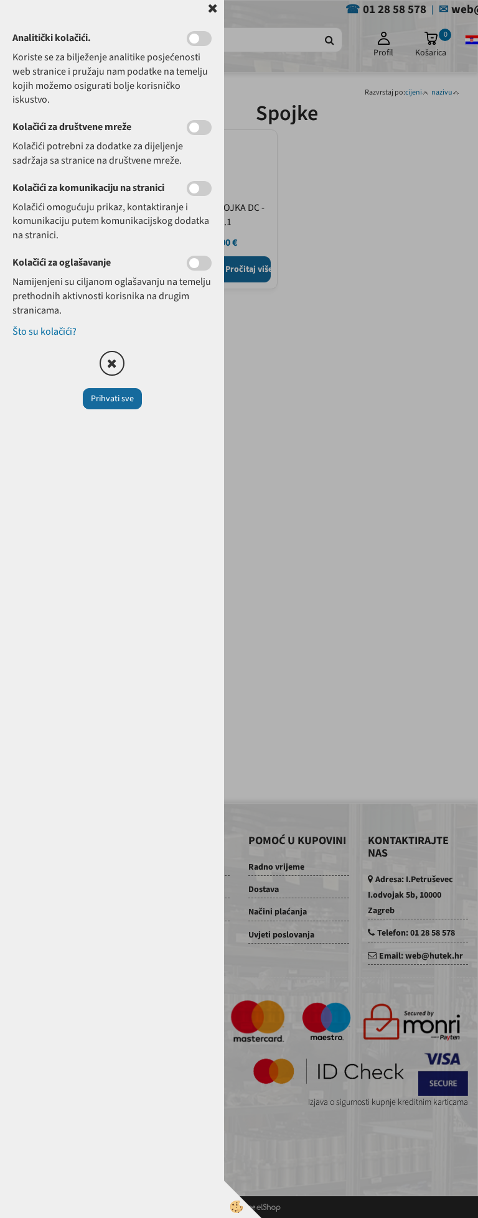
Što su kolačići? (44, 331)
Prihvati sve (112, 399)
